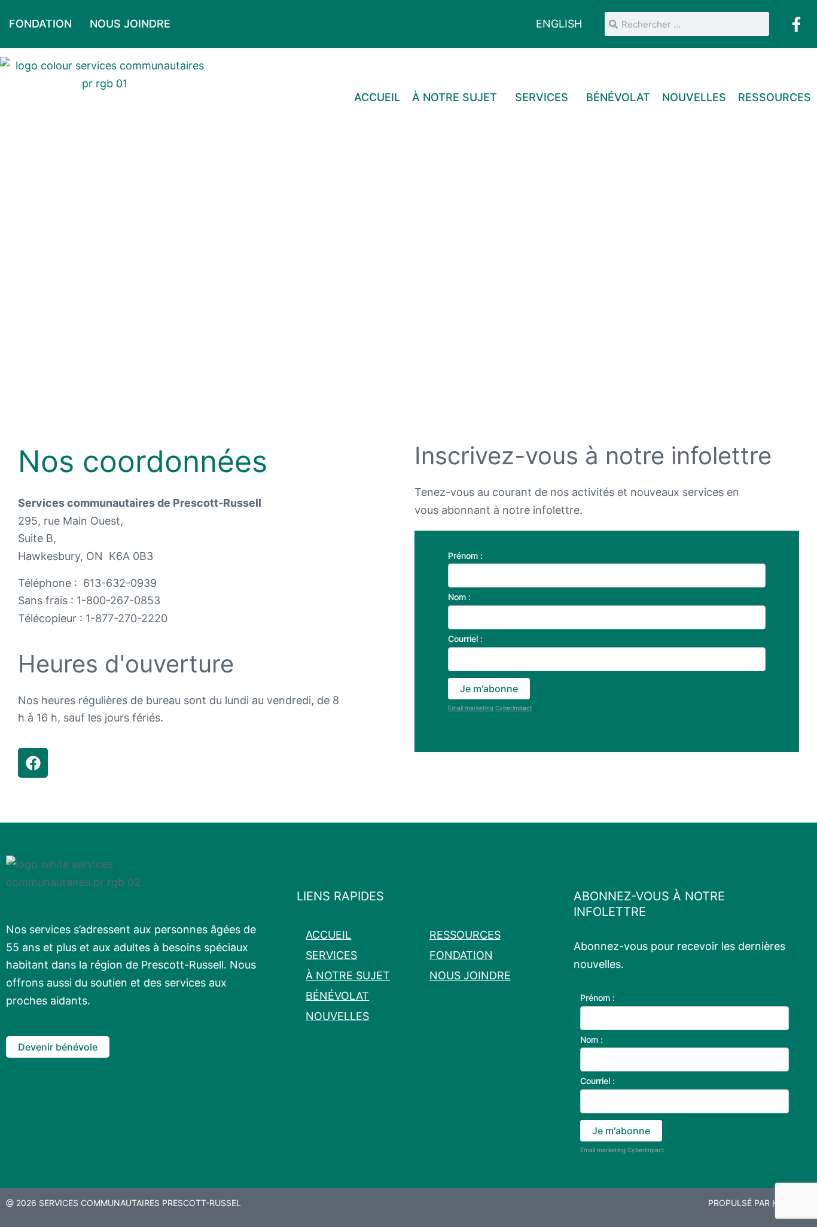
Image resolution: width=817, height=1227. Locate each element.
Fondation (40, 23)
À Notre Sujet (348, 975)
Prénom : (465, 555)
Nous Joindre (470, 975)
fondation (461, 955)
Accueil (377, 97)
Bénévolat (618, 97)
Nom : (459, 597)
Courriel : (465, 639)
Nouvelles (694, 97)
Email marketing (470, 707)
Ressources (774, 97)
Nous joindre (130, 23)
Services (541, 97)
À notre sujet (454, 97)
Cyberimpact (513, 707)
